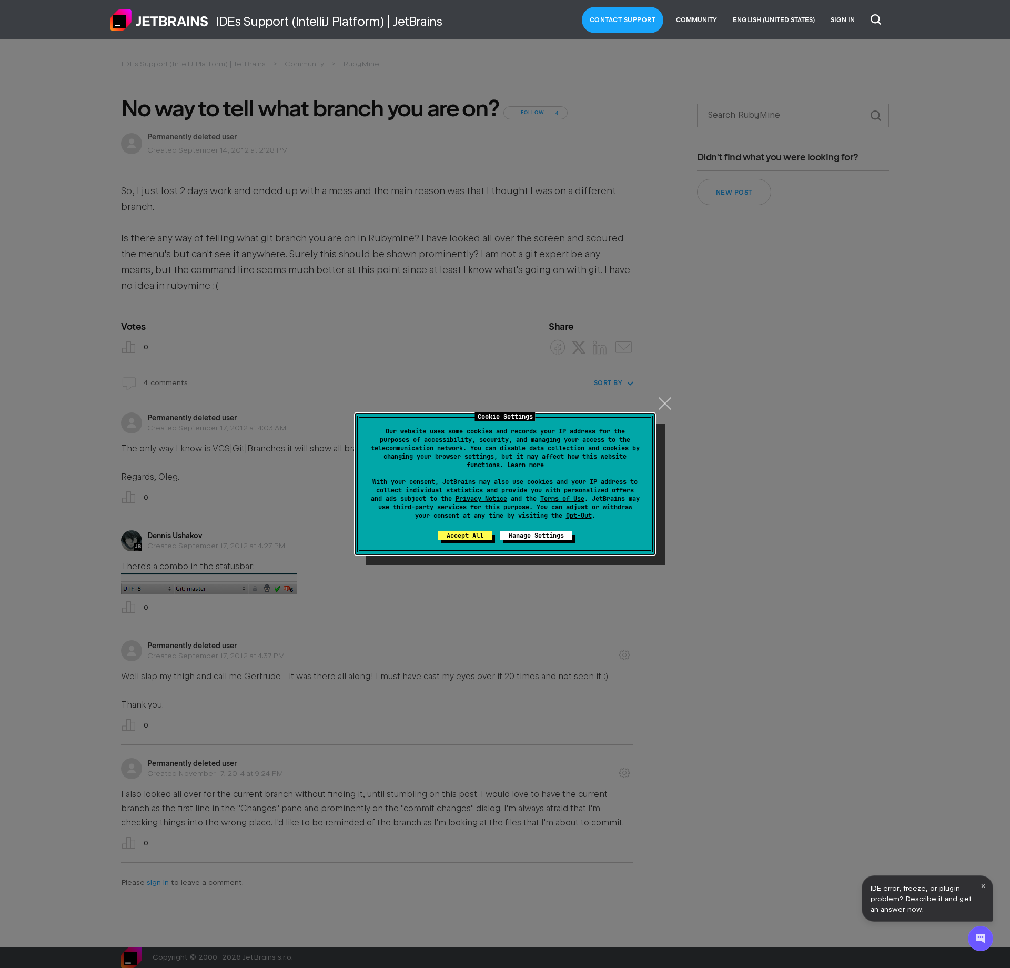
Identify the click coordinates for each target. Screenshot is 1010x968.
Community (696, 20)
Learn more (525, 465)
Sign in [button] (843, 20)
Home (159, 20)
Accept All (465, 535)
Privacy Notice (481, 499)
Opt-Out (579, 515)
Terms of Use (562, 499)
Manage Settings (536, 535)
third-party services (430, 507)
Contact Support (623, 20)
